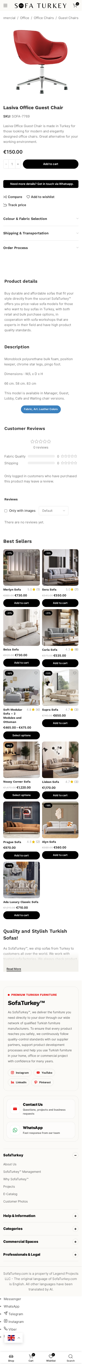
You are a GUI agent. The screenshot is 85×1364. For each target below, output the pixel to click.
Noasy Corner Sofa (17, 781)
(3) (76, 709)
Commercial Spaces (20, 1241)
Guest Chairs (68, 18)
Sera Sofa (49, 589)
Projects (9, 1186)
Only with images (22, 510)
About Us (9, 1164)
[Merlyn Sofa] (21, 567)
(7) (76, 589)
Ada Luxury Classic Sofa (20, 902)
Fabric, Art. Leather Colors (41, 409)
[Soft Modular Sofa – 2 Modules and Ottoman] (21, 687)
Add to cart (50, 164)
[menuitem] (12, 1299)
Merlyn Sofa (12, 589)
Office (24, 18)
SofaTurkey (13, 1155)
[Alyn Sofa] (60, 819)
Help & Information (19, 1215)
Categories (12, 1228)
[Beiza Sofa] (21, 627)
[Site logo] (41, 5)
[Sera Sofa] (60, 567)
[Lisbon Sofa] (60, 760)
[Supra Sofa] (60, 687)
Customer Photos (15, 1201)
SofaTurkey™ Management (22, 1171)
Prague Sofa (12, 842)
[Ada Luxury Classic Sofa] (21, 880)
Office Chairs (44, 18)
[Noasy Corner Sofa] (21, 760)
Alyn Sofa (49, 841)
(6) (76, 649)
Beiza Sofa (11, 649)
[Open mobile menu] (5, 5)
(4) (38, 709)
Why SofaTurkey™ (16, 1179)
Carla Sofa (49, 649)
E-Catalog (10, 1194)
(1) (38, 589)
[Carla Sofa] (60, 627)
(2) (38, 841)
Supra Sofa (50, 709)
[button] (21, 603)
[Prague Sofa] (21, 819)
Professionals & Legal (21, 1254)
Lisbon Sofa (50, 782)
